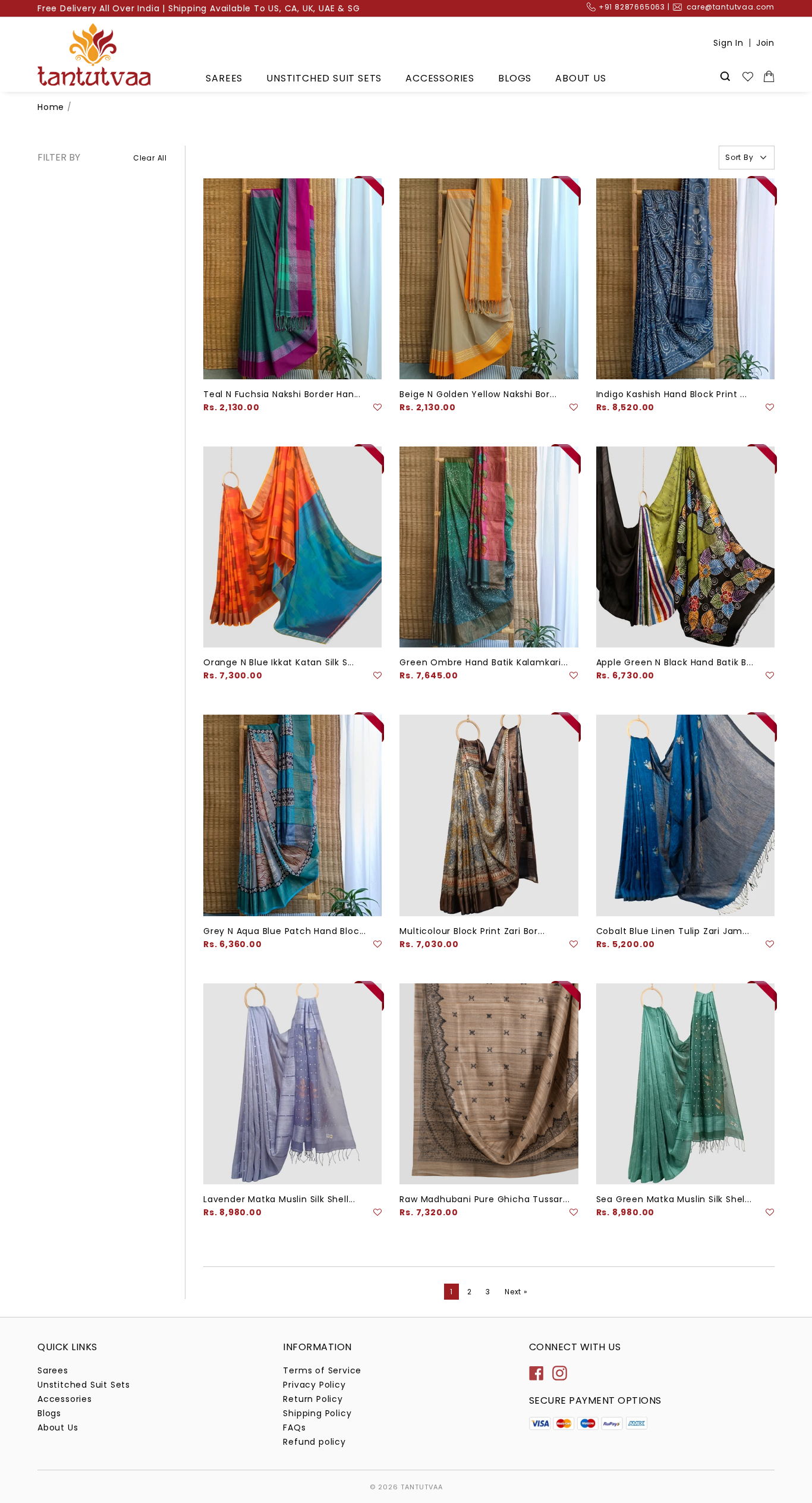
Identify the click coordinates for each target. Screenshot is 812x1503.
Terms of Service (322, 1370)
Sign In (728, 43)
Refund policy (314, 1442)
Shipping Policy (317, 1413)
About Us (580, 78)
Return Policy (312, 1399)
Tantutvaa (422, 1487)
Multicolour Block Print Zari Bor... (472, 931)
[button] (377, 407)
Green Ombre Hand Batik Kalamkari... (483, 662)
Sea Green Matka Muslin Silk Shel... (674, 1199)
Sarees (224, 78)
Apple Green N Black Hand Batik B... (675, 662)
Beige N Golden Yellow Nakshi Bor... (477, 394)
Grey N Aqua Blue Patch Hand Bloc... (284, 931)
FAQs (294, 1427)
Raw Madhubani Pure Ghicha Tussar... (484, 1199)
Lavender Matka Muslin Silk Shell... (279, 1199)
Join (765, 43)
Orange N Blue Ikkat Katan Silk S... (278, 662)
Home (50, 107)
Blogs (514, 78)
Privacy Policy (314, 1385)
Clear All (150, 158)
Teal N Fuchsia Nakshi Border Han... (282, 394)
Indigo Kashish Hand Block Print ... (671, 394)
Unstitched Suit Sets (324, 78)
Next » (516, 1292)
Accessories (439, 78)
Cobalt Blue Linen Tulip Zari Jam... (673, 931)
